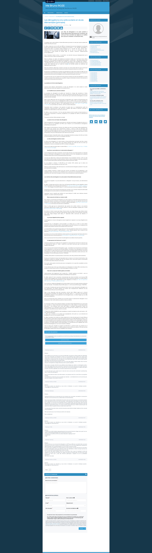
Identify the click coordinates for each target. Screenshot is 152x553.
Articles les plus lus (95, 52)
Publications (50, 12)
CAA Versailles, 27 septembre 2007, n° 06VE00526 (73, 235)
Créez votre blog (106, 0)
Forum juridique (98, 0)
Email (47, 503)
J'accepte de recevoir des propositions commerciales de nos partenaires (62, 514)
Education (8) (94, 46)
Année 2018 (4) (94, 79)
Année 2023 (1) (94, 75)
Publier (81, 528)
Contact (66, 12)
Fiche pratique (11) (94, 60)
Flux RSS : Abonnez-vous (97, 109)
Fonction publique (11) (95, 45)
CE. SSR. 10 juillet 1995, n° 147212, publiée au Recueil (60, 231)
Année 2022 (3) (94, 76)
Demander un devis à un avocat (65, 343)
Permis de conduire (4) (96, 49)
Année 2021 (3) (94, 77)
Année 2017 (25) (94, 81)
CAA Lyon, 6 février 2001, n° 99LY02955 (53, 208)
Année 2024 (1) (94, 73)
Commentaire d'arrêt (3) (96, 62)
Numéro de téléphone (71, 508)
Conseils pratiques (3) (95, 61)
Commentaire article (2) (96, 65)
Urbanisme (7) (94, 47)
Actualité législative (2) (96, 63)
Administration (91, 0)
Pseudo (47, 497)
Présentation (59, 12)
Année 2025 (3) (94, 72)
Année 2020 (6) (94, 78)
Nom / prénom (70, 497)
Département (69, 503)
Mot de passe (49, 508)
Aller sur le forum (65, 339)
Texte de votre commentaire (51, 480)
